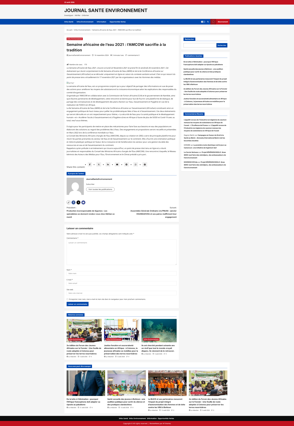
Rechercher (189, 39)
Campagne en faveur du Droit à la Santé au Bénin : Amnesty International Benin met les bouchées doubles (204, 138)
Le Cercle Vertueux (191, 152)
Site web (70, 289)
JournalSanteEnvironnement (79, 55)
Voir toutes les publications (100, 189)
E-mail (70, 280)
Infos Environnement (85, 22)
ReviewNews (154, 423)
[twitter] (98, 164)
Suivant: (153, 212)
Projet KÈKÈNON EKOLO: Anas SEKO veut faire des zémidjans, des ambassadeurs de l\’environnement (205, 155)
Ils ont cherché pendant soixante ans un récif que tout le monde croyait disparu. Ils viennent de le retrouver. (158, 348)
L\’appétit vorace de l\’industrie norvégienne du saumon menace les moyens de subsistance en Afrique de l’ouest (205, 128)
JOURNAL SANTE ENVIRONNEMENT (105, 10)
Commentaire (72, 238)
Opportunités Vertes (118, 22)
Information (101, 22)
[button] (208, 22)
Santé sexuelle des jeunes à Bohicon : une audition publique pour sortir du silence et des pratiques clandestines (203, 71)
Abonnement (223, 22)
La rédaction (72, 357)
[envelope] (117, 164)
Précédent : (91, 212)
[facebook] (90, 164)
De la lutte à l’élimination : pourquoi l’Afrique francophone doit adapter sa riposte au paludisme (83, 402)
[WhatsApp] (135, 164)
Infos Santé (68, 22)
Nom (69, 270)
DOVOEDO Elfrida (191, 162)
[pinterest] (126, 164)
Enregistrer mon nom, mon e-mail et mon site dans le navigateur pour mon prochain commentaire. (107, 299)
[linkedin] (108, 164)
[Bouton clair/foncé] (203, 22)
